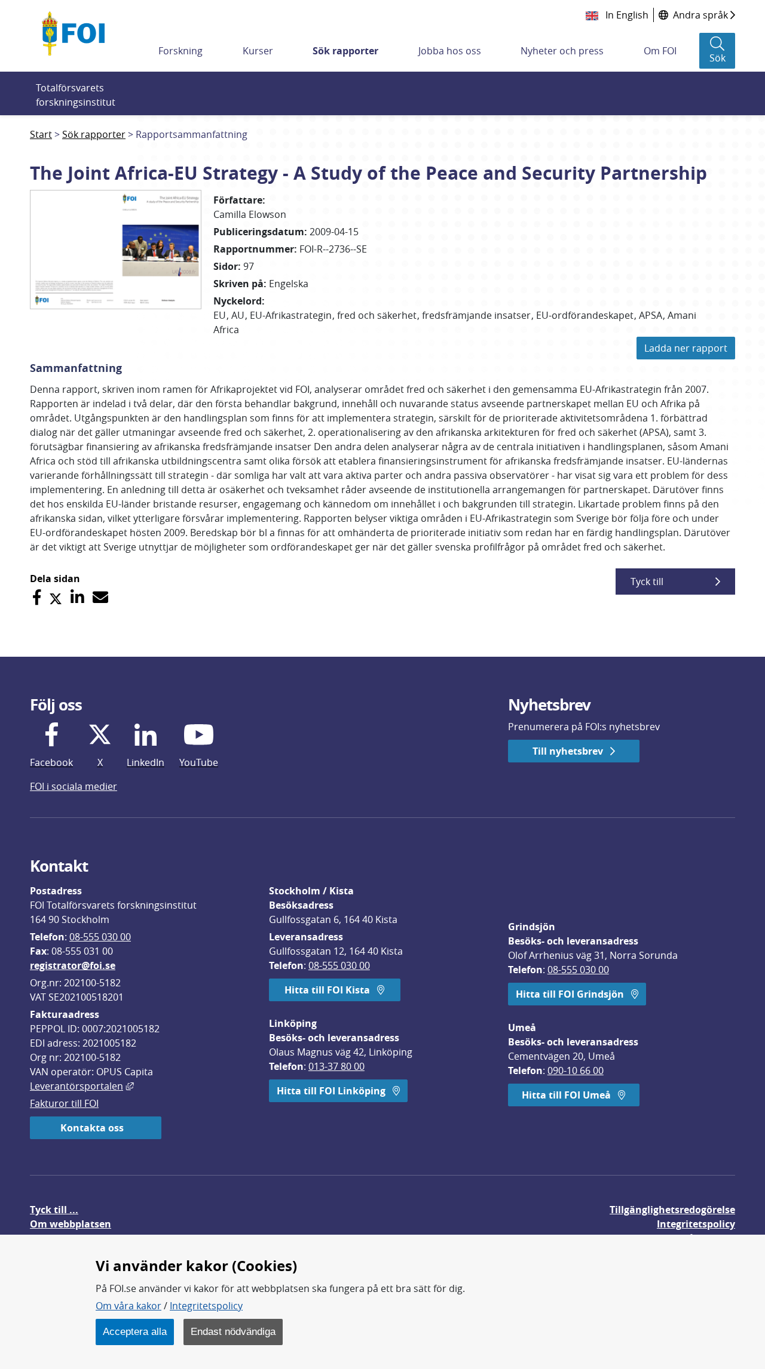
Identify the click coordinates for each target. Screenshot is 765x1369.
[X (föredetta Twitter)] (55, 597)
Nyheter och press (562, 50)
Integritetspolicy (206, 1305)
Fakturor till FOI (64, 1103)
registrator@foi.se (72, 965)
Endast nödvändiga (233, 1331)
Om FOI (660, 50)
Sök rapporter (345, 50)
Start (41, 134)
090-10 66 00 (575, 1070)
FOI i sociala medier (73, 786)
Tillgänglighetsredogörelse (672, 1209)
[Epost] (100, 597)
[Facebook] (37, 597)
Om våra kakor (128, 1305)
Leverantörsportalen (82, 1086)
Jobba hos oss (449, 50)
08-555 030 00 (100, 936)
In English (625, 14)
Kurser (258, 50)
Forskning (180, 50)
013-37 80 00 (336, 1066)
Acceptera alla (135, 1331)
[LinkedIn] (77, 597)
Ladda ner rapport (685, 348)
